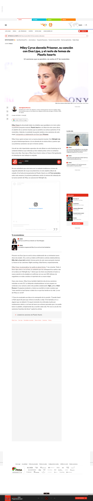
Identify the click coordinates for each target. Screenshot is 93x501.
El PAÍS (30, 468)
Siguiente (55, 498)
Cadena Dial (55, 469)
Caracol (72, 468)
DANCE (49, 19)
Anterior (38, 498)
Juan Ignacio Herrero (24, 107)
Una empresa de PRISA (17, 469)
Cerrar (87, 35)
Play (46, 498)
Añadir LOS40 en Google (21, 120)
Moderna (36, 472)
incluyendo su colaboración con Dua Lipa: (32, 134)
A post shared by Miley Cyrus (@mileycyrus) (36, 229)
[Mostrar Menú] (7, 25)
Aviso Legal (17, 464)
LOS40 (20, 19)
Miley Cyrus (14, 320)
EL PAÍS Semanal (60, 469)
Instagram (38, 448)
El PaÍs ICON (49, 472)
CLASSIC (35, 19)
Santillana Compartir (51, 468)
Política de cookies (43, 464)
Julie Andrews (32, 40)
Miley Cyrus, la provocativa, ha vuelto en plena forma (28, 267)
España (80, 25)
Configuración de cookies (54, 464)
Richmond (29, 472)
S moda (55, 472)
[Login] (86, 25)
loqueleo (62, 472)
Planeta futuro (66, 469)
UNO (40, 469)
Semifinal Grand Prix (22, 40)
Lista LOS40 (7, 31)
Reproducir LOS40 (59, 162)
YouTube (43, 448)
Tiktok (41, 448)
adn (67, 468)
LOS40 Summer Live (47, 31)
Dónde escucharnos (73, 464)
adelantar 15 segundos (51, 498)
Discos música (38, 320)
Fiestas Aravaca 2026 (54, 40)
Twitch (52, 448)
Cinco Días (49, 469)
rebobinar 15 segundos (42, 498)
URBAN (64, 19)
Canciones (44, 320)
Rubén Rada (76, 40)
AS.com (62, 468)
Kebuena (71, 469)
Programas (23, 31)
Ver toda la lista (76, 223)
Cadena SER (57, 468)
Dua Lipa (20, 320)
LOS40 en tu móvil (64, 464)
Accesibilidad (24, 464)
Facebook (7, 107)
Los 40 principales (37, 468)
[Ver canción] (70, 199)
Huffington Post (32, 469)
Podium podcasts (43, 472)
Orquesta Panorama (42, 40)
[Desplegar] (46, 493)
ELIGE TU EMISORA (80, 498)
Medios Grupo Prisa (17, 472)
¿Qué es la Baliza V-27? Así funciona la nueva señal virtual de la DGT (76, 165)
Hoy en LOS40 (38, 31)
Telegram (7, 119)
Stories (55, 448)
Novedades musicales (28, 320)
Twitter (7, 111)
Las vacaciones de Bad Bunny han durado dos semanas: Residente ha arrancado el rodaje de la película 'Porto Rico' (77, 151)
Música (14, 31)
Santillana (43, 468)
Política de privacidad (33, 464)
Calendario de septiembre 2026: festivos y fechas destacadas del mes (77, 158)
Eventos (31, 31)
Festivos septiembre (66, 40)
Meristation (69, 472)
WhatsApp (7, 115)
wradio (44, 469)
